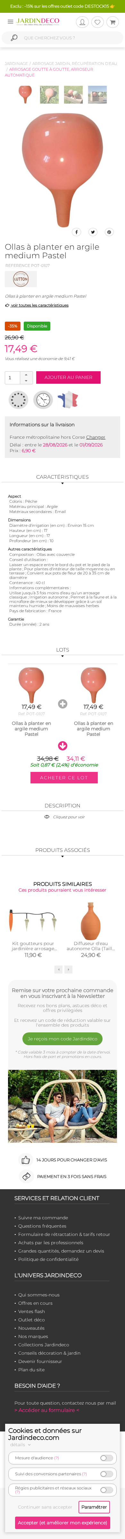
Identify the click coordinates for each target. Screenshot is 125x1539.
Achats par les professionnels (50, 1243)
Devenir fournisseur (40, 1361)
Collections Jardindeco (43, 1345)
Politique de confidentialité (48, 1259)
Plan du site (31, 1370)
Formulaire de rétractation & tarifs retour (64, 1234)
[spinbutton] (18, 377)
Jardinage (16, 63)
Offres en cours (35, 1303)
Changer (95, 437)
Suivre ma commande (43, 1218)
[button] (26, 375)
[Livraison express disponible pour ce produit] (43, 400)
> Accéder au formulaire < (46, 1410)
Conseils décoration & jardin (49, 1353)
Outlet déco (31, 1320)
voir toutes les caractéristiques (39, 305)
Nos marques (33, 1336)
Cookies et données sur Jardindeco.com (45, 1434)
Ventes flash (31, 1311)
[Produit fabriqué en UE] (18, 400)
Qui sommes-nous (39, 1295)
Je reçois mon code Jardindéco (62, 1039)
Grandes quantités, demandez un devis (61, 1251)
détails (18, 1444)
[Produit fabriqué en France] (67, 400)
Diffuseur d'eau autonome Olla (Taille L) (91, 949)
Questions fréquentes (42, 1226)
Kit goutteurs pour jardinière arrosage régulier (33, 949)
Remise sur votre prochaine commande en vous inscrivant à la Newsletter (62, 993)
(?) (56, 1457)
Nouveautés (31, 1328)
